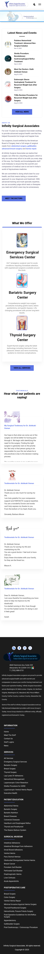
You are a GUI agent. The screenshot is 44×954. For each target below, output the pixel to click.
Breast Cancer (9, 864)
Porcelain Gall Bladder (13, 867)
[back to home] (15, 4)
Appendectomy (10, 920)
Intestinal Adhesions (12, 843)
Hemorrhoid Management (14, 779)
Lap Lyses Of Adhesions (13, 776)
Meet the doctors (13, 198)
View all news (22, 112)
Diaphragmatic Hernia (12, 874)
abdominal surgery (19, 146)
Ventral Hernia (9, 853)
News (6, 746)
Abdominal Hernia (11, 806)
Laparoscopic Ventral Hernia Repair (18, 790)
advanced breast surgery (12, 149)
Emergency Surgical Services (15, 762)
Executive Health (10, 793)
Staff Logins (9, 742)
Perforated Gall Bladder (13, 871)
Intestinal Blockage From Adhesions (18, 846)
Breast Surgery (10, 769)
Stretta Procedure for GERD (14, 786)
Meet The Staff (10, 735)
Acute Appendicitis (11, 881)
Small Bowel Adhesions (13, 850)
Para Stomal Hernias (12, 857)
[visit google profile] (14, 648)
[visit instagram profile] (25, 648)
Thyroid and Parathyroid (13, 827)
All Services (8, 758)
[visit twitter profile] (30, 648)
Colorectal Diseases (12, 820)
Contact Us (8, 739)
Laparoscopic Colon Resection (16, 783)
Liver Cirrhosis (9, 878)
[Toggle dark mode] (34, 4)
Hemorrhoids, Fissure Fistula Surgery (18, 911)
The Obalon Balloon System (15, 830)
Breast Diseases (10, 816)
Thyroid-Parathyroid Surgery (15, 908)
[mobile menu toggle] (39, 4)
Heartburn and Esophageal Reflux (17, 823)
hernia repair (31, 149)
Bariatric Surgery (10, 765)
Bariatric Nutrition (11, 813)
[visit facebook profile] (19, 648)
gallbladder (31, 146)
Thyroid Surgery (10, 772)
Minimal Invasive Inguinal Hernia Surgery (20, 904)
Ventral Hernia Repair (12, 901)
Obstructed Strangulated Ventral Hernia (19, 860)
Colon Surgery (9, 897)
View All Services (22, 368)
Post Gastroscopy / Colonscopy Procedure (21, 927)
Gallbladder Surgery (12, 924)
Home (6, 732)
